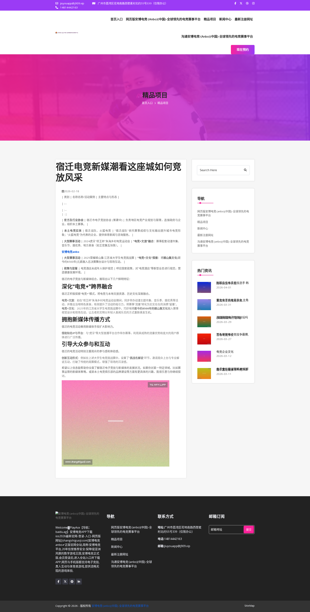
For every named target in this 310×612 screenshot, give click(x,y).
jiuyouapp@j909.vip (71, 3)
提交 (249, 529)
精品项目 (210, 19)
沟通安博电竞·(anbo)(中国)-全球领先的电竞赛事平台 (217, 36)
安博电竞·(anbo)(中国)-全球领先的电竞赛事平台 (120, 606)
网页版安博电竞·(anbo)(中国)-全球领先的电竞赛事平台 (163, 19)
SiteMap (250, 605)
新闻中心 (225, 19)
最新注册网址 (244, 19)
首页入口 (117, 19)
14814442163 (68, 7)
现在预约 (243, 49)
